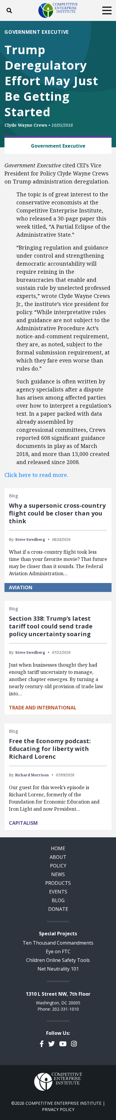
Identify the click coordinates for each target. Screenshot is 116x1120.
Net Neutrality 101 (58, 969)
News (58, 874)
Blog (58, 900)
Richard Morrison (32, 775)
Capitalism (23, 823)
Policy (58, 865)
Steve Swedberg (30, 539)
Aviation (20, 587)
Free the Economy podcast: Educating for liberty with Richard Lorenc (50, 749)
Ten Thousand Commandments (58, 943)
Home (58, 848)
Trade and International (42, 707)
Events (58, 891)
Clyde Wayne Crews (25, 125)
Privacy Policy (58, 1109)
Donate (58, 909)
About (58, 857)
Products (58, 883)
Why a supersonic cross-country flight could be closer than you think (57, 513)
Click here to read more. (37, 474)
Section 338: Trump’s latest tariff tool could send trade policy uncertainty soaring (51, 626)
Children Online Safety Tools (58, 960)
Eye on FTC (58, 951)
